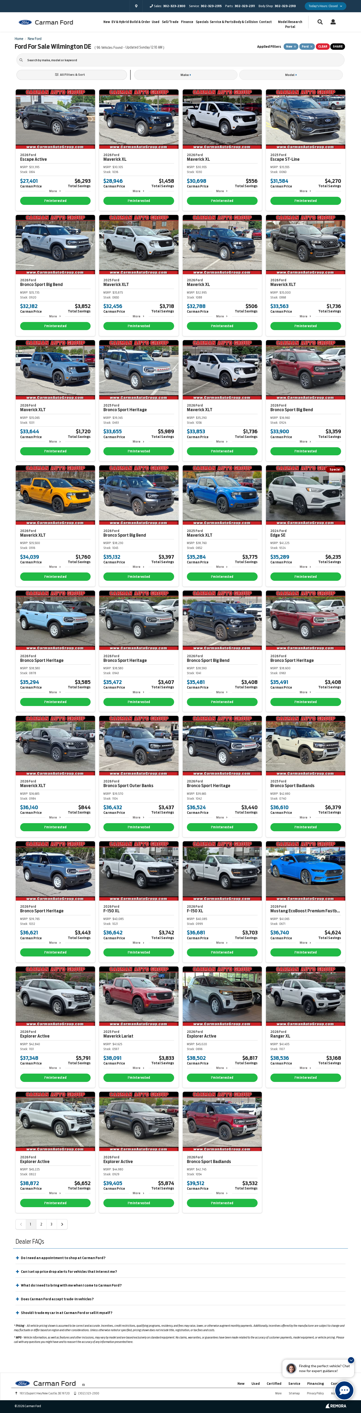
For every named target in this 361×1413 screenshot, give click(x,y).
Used (155, 22)
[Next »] (62, 1224)
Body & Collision (246, 22)
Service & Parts (221, 22)
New (106, 22)
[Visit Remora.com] (335, 1407)
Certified (274, 1384)
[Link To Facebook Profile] (83, 1382)
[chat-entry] (344, 1390)
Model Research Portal (290, 24)
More (53, 191)
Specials (202, 22)
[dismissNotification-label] (351, 1360)
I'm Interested (55, 201)
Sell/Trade (170, 22)
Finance (187, 22)
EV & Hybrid (120, 22)
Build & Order (140, 22)
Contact (265, 22)
